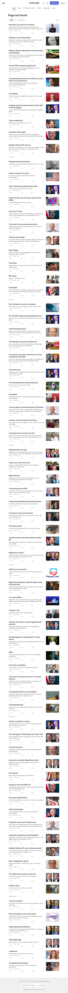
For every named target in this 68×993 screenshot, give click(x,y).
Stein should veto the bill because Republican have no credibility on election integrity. (24, 68)
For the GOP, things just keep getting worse (25, 316)
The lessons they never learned (21, 513)
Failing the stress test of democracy (22, 822)
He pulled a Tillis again (17, 132)
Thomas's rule (14, 610)
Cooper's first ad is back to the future (23, 420)
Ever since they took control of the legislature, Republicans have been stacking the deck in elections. (25, 345)
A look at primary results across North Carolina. (22, 876)
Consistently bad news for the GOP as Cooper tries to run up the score (26, 80)
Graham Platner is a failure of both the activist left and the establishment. (25, 266)
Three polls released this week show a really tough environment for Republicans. (23, 84)
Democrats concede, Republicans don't (24, 760)
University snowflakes (17, 665)
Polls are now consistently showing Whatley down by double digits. (26, 319)
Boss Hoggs (13, 250)
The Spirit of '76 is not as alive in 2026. (20, 385)
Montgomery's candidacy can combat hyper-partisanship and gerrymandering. (26, 642)
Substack (25, 989)
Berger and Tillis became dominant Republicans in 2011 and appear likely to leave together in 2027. (26, 838)
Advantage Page (15, 940)
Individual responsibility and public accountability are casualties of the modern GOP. (24, 627)
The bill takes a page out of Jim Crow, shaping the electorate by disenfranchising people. (26, 788)
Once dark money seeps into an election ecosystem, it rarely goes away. (26, 904)
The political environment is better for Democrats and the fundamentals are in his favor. (25, 724)
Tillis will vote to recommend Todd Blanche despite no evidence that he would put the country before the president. (26, 135)
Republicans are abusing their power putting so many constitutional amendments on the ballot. (24, 478)
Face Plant (13, 263)
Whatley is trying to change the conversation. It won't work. (26, 96)
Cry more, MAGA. (15, 597)
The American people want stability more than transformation (22, 176)
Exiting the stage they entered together (24, 835)
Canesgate (13, 394)
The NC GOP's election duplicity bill (22, 66)
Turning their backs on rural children (23, 692)
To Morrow (13, 951)
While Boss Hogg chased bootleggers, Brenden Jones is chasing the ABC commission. (24, 253)
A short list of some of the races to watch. (20, 888)
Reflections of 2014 (16, 553)
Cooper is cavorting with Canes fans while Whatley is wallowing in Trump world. (24, 465)
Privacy (33, 981)
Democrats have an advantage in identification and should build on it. (25, 708)
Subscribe (54, 3)
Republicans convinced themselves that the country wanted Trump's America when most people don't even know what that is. (26, 453)
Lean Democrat (14, 370)
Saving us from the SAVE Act (20, 785)
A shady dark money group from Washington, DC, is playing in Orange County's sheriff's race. (26, 930)
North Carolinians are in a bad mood (22, 914)
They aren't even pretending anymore (23, 224)
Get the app (42, 985)
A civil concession (16, 747)
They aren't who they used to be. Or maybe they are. (25, 678)
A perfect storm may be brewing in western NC (25, 539)
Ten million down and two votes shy (22, 874)
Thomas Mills (16, 30)
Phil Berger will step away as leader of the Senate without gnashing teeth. (25, 750)
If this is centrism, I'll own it (19, 173)
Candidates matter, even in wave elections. (21, 612)
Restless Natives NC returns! (20, 145)
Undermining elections (17, 329)
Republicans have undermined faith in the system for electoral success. (24, 763)
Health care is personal (17, 569)
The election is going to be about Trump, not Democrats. (25, 306)
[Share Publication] (47, 3)
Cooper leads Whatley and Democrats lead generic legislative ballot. (26, 110)
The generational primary (18, 963)
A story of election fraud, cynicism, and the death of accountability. (23, 812)
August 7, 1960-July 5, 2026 (17, 278)
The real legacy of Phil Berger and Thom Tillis (26, 734)
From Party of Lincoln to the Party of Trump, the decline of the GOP (25, 356)
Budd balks (13, 288)
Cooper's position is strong (19, 721)
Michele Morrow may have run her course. (21, 953)
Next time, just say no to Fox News (22, 25)
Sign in (63, 3)
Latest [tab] (11, 20)
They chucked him (16, 120)
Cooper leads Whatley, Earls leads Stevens (25, 501)
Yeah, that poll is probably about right (23, 186)
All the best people (16, 809)
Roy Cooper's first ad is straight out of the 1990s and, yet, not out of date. (26, 423)
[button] (14, 8)
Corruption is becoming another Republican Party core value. (26, 164)
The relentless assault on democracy (23, 342)
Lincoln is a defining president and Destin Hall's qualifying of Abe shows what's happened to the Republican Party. (26, 360)
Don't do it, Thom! (15, 211)
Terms (37, 981)
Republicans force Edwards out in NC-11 (20, 123)
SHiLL (11, 652)
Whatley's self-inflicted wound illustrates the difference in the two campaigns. (26, 397)
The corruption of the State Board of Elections (26, 407)
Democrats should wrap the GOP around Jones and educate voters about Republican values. (26, 587)
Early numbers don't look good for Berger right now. (24, 942)
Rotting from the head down (19, 162)
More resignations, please (19, 861)
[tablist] (17, 20)
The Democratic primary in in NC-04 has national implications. (23, 966)
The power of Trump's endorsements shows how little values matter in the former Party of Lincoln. (26, 491)
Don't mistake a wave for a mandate (22, 304)
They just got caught (17, 237)
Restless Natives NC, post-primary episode (25, 848)
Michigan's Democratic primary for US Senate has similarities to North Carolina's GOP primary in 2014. (26, 556)
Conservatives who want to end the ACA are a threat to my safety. (25, 572)
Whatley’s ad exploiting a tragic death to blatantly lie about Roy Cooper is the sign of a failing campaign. (25, 40)
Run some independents (18, 798)
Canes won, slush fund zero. (20, 463)
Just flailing (13, 94)
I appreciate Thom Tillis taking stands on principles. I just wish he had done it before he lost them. (25, 682)
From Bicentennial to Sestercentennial (23, 383)
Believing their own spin (18, 450)
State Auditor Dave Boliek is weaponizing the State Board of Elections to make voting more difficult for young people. (26, 410)
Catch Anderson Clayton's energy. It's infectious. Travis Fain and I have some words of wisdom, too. (25, 851)
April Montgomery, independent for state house (24, 638)
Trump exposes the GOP (18, 488)
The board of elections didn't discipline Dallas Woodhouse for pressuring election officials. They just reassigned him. (26, 240)
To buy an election (16, 901)
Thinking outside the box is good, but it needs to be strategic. (26, 800)
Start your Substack (29, 985)
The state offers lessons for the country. (20, 202)
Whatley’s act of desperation (20, 38)
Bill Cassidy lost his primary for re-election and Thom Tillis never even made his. (25, 516)
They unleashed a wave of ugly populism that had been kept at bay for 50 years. (26, 737)
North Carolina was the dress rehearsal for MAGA (25, 199)
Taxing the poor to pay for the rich (22, 433)
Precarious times (15, 526)
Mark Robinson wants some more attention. (21, 775)
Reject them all (14, 476)
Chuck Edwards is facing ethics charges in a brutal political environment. (25, 543)
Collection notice (45, 981)
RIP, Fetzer (13, 276)
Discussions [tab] (21, 20)
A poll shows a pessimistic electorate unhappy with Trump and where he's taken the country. (25, 917)
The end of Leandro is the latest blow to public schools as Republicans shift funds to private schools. (25, 695)
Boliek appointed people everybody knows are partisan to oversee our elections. (25, 227)
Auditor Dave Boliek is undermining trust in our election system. (25, 864)
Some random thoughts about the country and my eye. (24, 528)
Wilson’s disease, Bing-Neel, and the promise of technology (26, 52)
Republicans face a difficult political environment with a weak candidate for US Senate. (26, 373)
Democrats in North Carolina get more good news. (23, 504)
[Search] (44, 3)
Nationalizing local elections (19, 927)
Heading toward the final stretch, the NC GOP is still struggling (26, 106)
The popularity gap (16, 705)
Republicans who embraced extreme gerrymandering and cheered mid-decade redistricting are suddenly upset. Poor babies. (25, 600)
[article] (34, 29)
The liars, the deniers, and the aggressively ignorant (25, 623)
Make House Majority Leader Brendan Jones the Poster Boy (25, 583)
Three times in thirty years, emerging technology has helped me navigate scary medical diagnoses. (26, 56)
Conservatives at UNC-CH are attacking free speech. (23, 667)
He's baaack (13, 773)
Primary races (14, 886)
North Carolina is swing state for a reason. (21, 188)
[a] (52, 148)
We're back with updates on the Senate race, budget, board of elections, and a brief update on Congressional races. (26, 148)
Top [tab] (16, 20)
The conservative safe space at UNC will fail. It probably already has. (24, 655)
